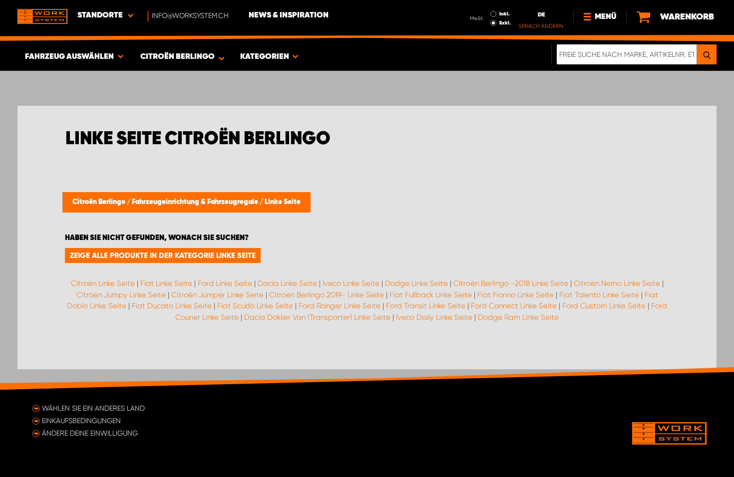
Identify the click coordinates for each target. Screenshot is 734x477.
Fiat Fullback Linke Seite (430, 294)
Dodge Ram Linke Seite (518, 317)
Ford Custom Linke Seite (604, 305)
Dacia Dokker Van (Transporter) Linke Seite (317, 317)
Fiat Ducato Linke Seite (172, 305)
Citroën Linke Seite (103, 283)
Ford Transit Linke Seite (425, 305)
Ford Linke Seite (225, 283)
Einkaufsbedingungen (81, 421)
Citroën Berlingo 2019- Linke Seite (326, 294)
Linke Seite (283, 202)
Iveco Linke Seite (351, 283)
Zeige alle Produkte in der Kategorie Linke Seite (163, 255)
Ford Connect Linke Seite (514, 305)
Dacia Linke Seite (287, 283)
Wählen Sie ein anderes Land (93, 408)
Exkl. (505, 22)
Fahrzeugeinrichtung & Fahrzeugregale (196, 202)
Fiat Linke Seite (166, 283)
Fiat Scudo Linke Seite (255, 305)
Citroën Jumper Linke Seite (217, 294)
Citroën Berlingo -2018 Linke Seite (510, 283)
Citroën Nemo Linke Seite (617, 283)
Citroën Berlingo (99, 202)
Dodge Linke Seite (416, 283)
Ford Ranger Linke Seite (339, 305)
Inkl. (504, 13)
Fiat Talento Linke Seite (599, 294)
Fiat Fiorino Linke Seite (515, 294)
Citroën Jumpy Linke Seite (121, 294)
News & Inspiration (289, 15)
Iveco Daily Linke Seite (434, 317)
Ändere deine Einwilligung (90, 433)
